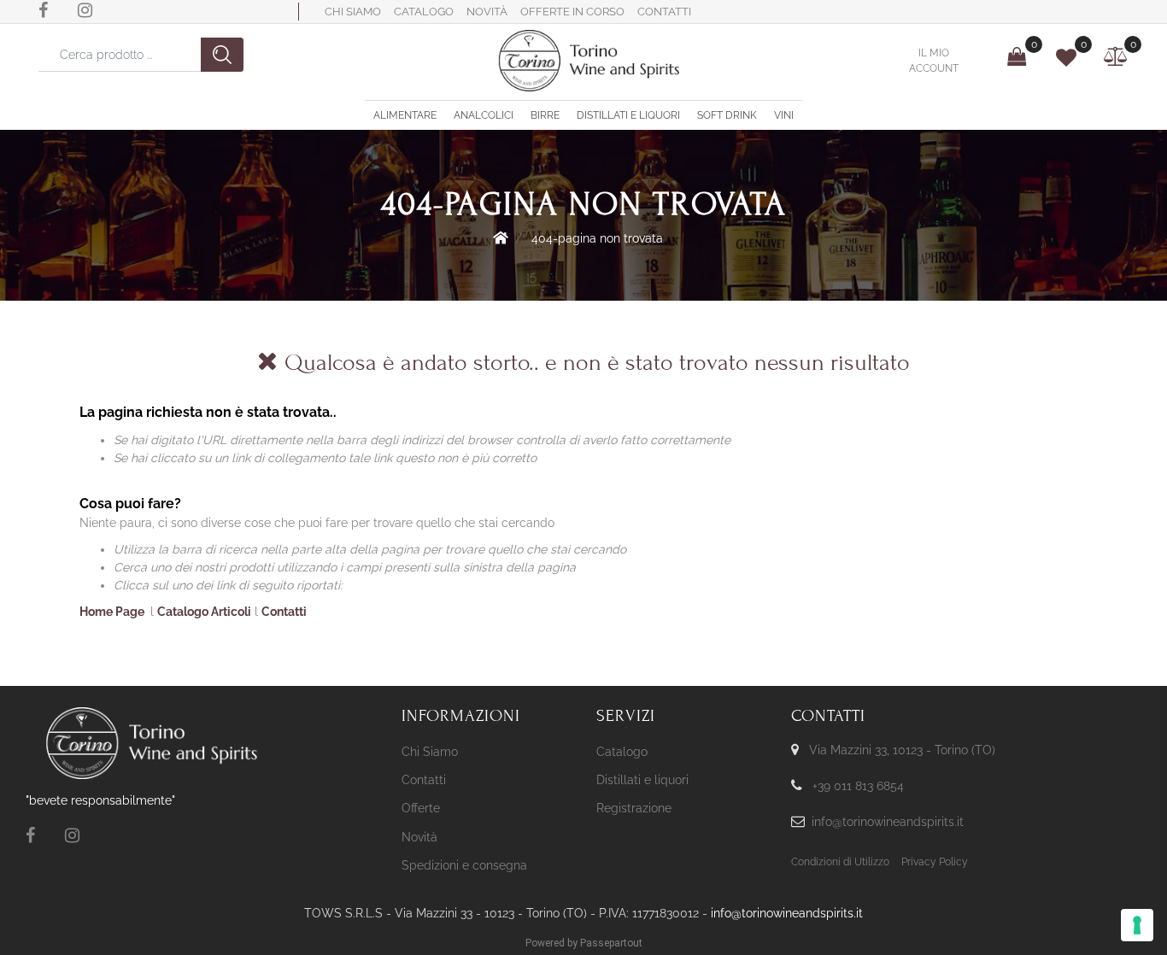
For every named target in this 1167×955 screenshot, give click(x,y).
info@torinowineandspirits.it (888, 822)
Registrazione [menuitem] (633, 808)
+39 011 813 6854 (858, 786)
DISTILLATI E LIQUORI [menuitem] (628, 115)
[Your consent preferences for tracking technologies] (1137, 925)
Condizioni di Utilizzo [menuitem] (840, 862)
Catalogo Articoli (204, 611)
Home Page (500, 237)
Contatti (664, 11)
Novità (486, 11)
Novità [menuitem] (419, 837)
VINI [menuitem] (784, 115)
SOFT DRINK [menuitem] (727, 115)
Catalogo (424, 11)
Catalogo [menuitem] (622, 752)
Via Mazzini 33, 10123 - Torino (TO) (902, 750)
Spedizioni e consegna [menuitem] (464, 865)
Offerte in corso (572, 11)
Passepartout (611, 943)
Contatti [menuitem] (424, 780)
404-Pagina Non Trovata (597, 238)
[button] (222, 55)
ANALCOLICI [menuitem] (483, 115)
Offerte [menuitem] (421, 808)
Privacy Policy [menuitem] (934, 862)
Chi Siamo (353, 11)
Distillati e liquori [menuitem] (642, 780)
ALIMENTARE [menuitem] (405, 115)
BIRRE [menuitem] (545, 115)
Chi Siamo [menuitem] (430, 752)
